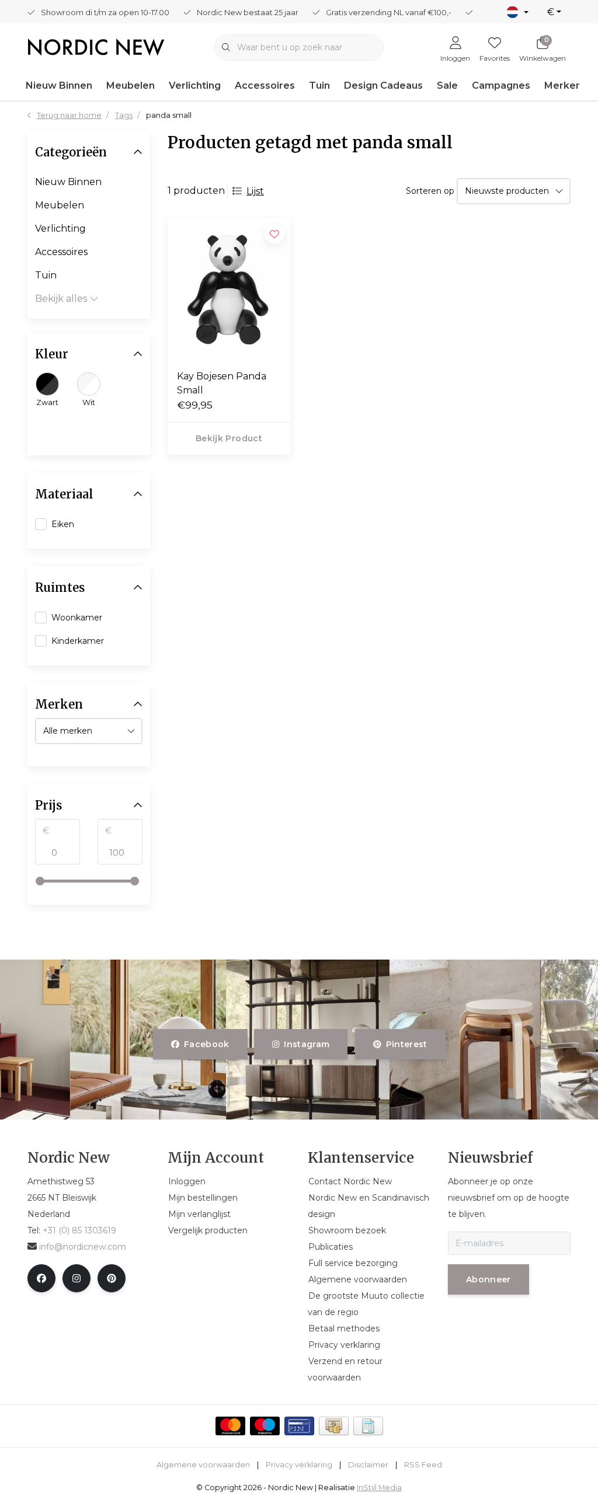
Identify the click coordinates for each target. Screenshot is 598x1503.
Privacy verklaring (299, 1464)
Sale (447, 85)
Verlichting (195, 85)
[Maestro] (265, 1426)
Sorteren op (430, 191)
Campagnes (501, 85)
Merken (563, 85)
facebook (207, 1044)
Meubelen (130, 85)
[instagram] (76, 1278)
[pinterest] (112, 1278)
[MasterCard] (230, 1426)
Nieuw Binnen (59, 85)
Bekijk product (229, 438)
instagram (307, 1044)
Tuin (319, 85)
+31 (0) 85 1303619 (79, 1230)
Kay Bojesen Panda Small (221, 383)
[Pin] (299, 1426)
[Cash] (334, 1426)
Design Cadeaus (383, 85)
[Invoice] (368, 1426)
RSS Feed (423, 1464)
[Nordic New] (96, 46)
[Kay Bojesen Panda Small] (229, 289)
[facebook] (41, 1278)
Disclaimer (368, 1464)
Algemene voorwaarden (203, 1464)
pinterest (406, 1044)
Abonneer (488, 1279)
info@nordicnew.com (82, 1247)
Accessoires (265, 85)
